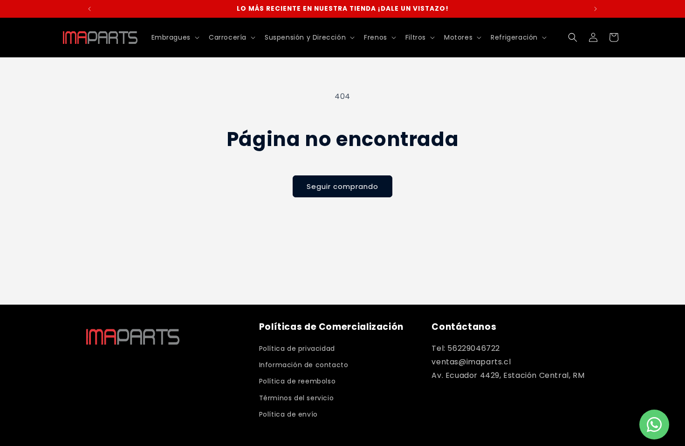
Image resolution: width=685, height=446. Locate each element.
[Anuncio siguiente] (595, 9)
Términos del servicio (296, 398)
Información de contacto (304, 364)
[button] (174, 37)
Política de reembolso (297, 381)
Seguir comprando (342, 186)
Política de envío (288, 414)
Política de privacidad (297, 348)
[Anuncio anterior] (89, 9)
